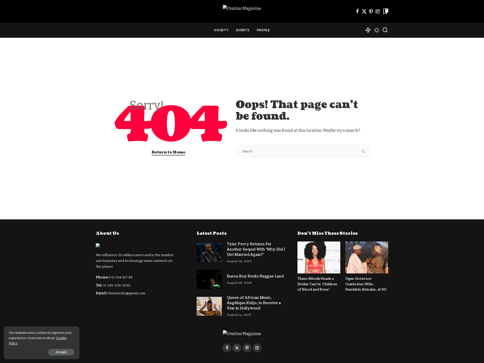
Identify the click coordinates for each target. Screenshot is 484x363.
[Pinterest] (371, 11)
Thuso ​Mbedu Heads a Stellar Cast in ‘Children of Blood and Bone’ (317, 284)
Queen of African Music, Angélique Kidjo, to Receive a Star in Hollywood (254, 303)
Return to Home (168, 152)
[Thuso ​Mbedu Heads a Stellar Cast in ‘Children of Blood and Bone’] (318, 257)
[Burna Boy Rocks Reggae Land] (209, 279)
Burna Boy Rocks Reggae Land (255, 276)
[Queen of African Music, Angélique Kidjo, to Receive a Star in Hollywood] (209, 306)
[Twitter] (364, 11)
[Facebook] (357, 11)
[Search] (385, 30)
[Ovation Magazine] (242, 11)
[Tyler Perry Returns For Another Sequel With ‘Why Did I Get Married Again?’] (209, 252)
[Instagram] (377, 11)
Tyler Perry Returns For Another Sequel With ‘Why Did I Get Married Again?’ (256, 249)
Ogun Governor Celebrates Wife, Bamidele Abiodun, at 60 (365, 284)
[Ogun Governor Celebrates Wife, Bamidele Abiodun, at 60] (366, 257)
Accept (61, 352)
